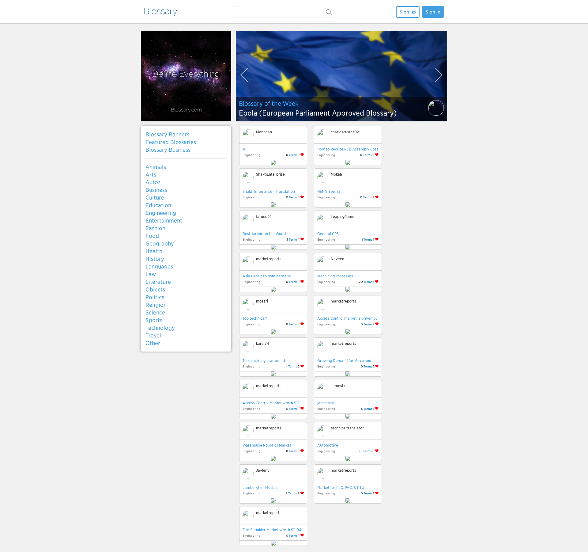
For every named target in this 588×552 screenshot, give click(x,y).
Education (158, 205)
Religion (156, 305)
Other (152, 343)
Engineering (160, 213)
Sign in (433, 12)
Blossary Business (167, 150)
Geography (159, 243)
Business (156, 190)
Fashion (155, 228)
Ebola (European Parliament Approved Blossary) (318, 113)
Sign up (408, 12)
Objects (155, 289)
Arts (150, 174)
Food (152, 236)
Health (153, 251)
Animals (155, 167)
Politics (154, 297)
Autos (152, 182)
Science (155, 312)
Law (150, 274)
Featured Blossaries (170, 142)
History (154, 259)
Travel (153, 335)
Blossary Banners (167, 134)
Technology (160, 328)
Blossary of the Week (269, 103)
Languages (159, 266)
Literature (158, 282)
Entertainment (163, 220)
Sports (153, 320)
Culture (154, 197)
